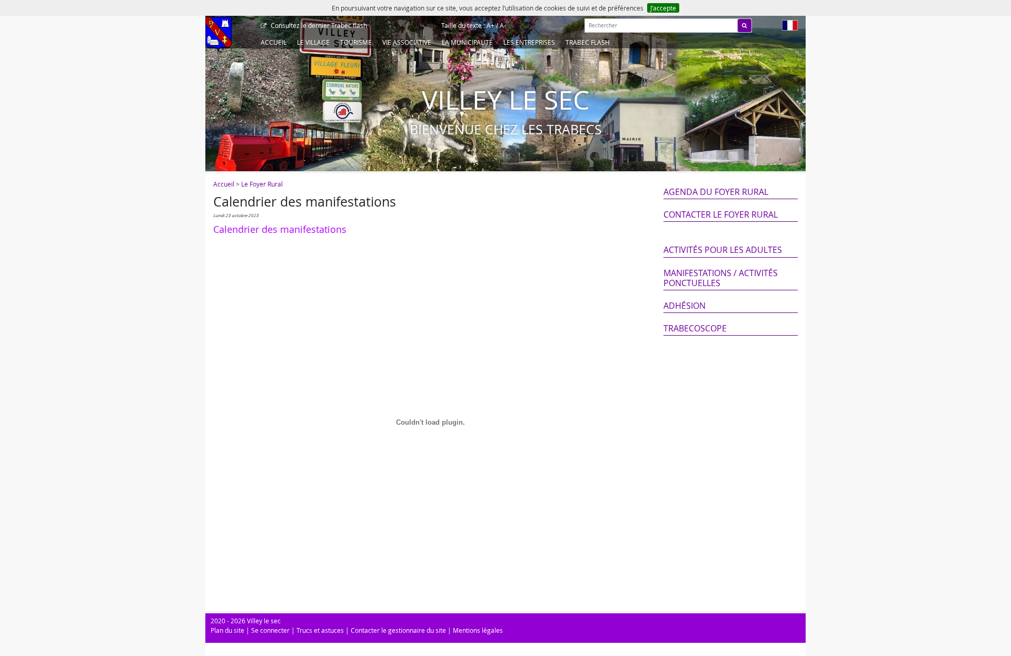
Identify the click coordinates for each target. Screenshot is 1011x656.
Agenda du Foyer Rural (715, 192)
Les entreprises (529, 42)
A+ (490, 25)
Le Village (313, 42)
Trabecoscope (695, 328)
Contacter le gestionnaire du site (398, 630)
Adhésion (684, 305)
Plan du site (227, 630)
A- (503, 25)
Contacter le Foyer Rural (720, 214)
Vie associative (406, 42)
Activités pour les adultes (722, 250)
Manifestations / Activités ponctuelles (720, 278)
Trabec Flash (588, 42)
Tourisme (356, 42)
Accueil (273, 42)
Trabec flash (319, 25)
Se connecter (270, 630)
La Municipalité (467, 42)
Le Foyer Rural (262, 184)
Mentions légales (478, 630)
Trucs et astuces (320, 630)
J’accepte (663, 8)
